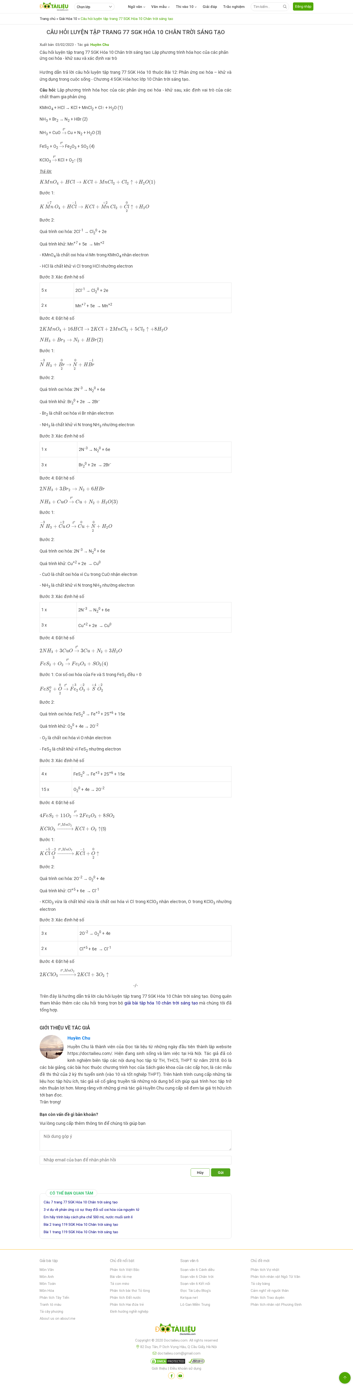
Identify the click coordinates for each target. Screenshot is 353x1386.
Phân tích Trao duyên (267, 1297)
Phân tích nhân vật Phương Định (276, 1304)
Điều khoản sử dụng (185, 1368)
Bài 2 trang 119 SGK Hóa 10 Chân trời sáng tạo (81, 1224)
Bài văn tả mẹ (121, 1277)
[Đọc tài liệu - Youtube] (180, 1375)
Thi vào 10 (185, 7)
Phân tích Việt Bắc (125, 1270)
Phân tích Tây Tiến (54, 1297)
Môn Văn (47, 1270)
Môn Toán (48, 1283)
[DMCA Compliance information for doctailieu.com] (195, 1362)
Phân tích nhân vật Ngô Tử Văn (275, 1277)
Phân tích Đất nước (125, 1297)
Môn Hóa (47, 1290)
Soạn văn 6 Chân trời (196, 1277)
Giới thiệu (159, 1368)
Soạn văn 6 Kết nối (195, 1283)
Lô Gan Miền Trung (195, 1304)
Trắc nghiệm (234, 7)
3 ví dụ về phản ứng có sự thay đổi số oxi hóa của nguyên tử (91, 1209)
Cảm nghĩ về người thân (270, 1290)
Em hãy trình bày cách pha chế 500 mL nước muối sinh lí (88, 1217)
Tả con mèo (119, 1283)
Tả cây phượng (51, 1311)
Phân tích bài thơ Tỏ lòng (130, 1290)
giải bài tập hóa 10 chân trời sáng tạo (161, 1002)
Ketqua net (189, 1297)
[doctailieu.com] (176, 1330)
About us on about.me (57, 1318)
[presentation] (64, 131)
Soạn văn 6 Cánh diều (197, 1270)
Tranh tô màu (50, 1304)
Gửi (221, 1172)
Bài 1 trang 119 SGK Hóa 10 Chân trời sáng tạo (81, 1232)
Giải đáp (210, 7)
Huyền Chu (78, 1038)
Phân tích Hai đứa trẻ (127, 1304)
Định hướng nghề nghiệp (129, 1311)
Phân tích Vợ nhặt (265, 1270)
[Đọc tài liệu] (171, 1375)
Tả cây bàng (260, 1283)
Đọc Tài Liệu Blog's (195, 1290)
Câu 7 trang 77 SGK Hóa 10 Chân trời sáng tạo (81, 1202)
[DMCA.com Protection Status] (167, 1362)
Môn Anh (47, 1277)
